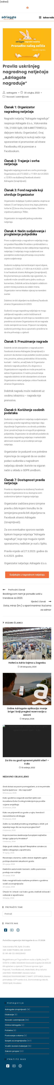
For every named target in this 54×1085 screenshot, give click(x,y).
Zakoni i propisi (12, 1051)
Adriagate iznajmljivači (15, 1009)
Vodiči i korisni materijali (16, 1046)
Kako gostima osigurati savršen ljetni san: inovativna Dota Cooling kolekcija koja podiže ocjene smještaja (24, 801)
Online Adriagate (13, 1025)
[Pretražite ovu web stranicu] (27, 913)
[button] (27, 575)
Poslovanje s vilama (14, 1035)
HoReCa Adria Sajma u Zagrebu (27, 662)
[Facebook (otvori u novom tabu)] (27, 7)
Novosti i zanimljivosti (17, 96)
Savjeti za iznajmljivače (15, 1040)
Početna (9, 1030)
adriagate (11, 92)
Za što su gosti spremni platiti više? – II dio (27, 762)
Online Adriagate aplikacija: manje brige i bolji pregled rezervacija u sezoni (27, 712)
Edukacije (9, 1014)
